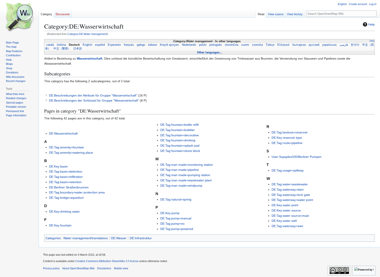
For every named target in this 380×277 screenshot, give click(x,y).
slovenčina (231, 44)
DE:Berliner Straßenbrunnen (69, 187)
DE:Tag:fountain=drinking (177, 140)
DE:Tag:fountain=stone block (180, 151)
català (50, 44)
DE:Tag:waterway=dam (288, 189)
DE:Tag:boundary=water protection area (77, 192)
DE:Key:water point (285, 205)
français (129, 44)
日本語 (77, 48)
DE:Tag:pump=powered (176, 229)
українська (329, 44)
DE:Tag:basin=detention (65, 171)
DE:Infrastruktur (141, 238)
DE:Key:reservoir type (287, 137)
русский (314, 44)
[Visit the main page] (19, 17)
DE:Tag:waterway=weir (287, 226)
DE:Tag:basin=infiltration (66, 177)
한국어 (355, 44)
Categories (53, 238)
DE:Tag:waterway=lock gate (291, 195)
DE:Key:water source (286, 210)
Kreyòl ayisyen (169, 44)
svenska (257, 44)
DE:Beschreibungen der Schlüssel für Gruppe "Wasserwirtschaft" (94, 100)
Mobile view (121, 268)
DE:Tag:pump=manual (175, 218)
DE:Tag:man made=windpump (181, 185)
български (299, 44)
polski (202, 44)
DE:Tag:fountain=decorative (179, 135)
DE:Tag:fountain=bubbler (177, 130)
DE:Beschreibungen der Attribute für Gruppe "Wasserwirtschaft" (93, 95)
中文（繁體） (62, 48)
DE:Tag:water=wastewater (290, 184)
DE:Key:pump (169, 213)
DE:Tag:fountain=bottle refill (179, 124)
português (215, 44)
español (100, 44)
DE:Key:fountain (60, 225)
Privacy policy (51, 268)
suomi (245, 44)
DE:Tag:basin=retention (65, 182)
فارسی (343, 44)
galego (141, 44)
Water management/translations (85, 238)
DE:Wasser (118, 238)
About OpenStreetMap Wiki (78, 268)
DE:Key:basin (58, 166)
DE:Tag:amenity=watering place (71, 152)
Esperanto (114, 44)
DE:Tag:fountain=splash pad (179, 145)
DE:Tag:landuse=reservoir (290, 132)
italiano (152, 44)
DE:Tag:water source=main (290, 215)
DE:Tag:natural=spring (175, 199)
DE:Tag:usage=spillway (288, 170)
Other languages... (209, 52)
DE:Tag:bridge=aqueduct (66, 197)
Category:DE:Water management (87, 34)
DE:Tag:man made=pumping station (185, 175)
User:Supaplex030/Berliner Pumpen (297, 157)
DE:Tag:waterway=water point (292, 200)
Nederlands (189, 44)
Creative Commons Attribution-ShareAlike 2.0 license (107, 261)
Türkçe (270, 44)
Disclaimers (104, 268)
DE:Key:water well (284, 220)
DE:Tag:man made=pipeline (179, 169)
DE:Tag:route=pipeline (287, 143)
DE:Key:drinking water (64, 211)
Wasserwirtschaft (89, 58)
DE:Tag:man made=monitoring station (186, 164)
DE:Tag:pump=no (172, 223)
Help (371, 24)
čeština (61, 44)
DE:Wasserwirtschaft (63, 133)
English (87, 44)
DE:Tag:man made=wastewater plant (186, 180)
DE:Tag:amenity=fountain (66, 147)
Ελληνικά (283, 44)
